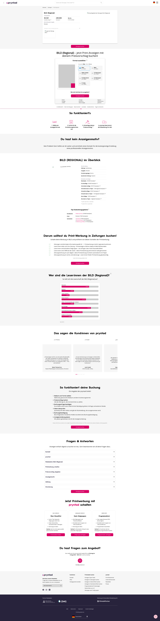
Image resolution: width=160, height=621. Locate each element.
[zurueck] (3, 3)
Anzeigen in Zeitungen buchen (92, 579)
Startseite (44, 7)
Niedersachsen (79, 213)
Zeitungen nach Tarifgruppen (92, 590)
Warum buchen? (77, 106)
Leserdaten (84, 106)
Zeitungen (50, 7)
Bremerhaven (79, 220)
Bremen (78, 218)
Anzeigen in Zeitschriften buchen (92, 582)
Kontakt (71, 577)
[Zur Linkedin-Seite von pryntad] (49, 590)
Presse (107, 584)
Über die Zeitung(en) (68, 106)
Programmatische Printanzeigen (92, 586)
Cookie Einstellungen (89, 609)
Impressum (80, 609)
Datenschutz (73, 609)
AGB (67, 609)
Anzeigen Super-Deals (90, 577)
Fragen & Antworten (99, 106)
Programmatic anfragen (104, 534)
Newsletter (108, 582)
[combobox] (154, 2)
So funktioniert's (60, 106)
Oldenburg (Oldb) (80, 221)
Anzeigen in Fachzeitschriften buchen (93, 584)
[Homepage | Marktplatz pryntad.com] (12, 3)
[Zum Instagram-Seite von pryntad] (46, 590)
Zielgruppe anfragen (80, 534)
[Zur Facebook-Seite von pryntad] (43, 590)
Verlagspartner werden (75, 582)
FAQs (71, 579)
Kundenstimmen (90, 106)
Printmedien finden (56, 534)
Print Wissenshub (110, 577)
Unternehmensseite (110, 579)
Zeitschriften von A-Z (90, 588)
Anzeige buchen (80, 46)
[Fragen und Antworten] (156, 616)
